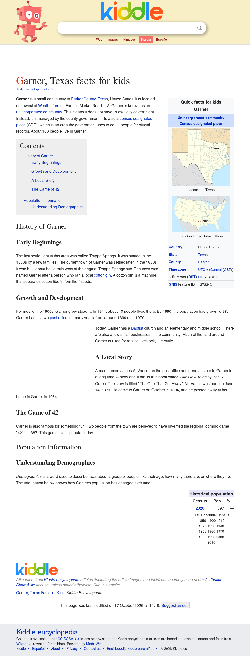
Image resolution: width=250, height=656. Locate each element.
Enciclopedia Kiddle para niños (130, 648)
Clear (189, 28)
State (173, 254)
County (175, 261)
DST (192, 276)
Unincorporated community (201, 117)
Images (113, 39)
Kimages (129, 39)
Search (199, 27)
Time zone (177, 269)
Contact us (92, 648)
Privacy (72, 648)
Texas (203, 254)
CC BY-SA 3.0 (68, 638)
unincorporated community (39, 112)
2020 (200, 508)
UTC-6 (203, 269)
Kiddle (21, 648)
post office (58, 317)
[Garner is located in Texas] (201, 156)
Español (161, 39)
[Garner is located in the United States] (201, 213)
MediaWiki (94, 643)
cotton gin (102, 275)
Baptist (137, 328)
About (55, 648)
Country (175, 246)
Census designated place (201, 123)
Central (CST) (221, 269)
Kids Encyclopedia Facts (35, 88)
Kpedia (146, 39)
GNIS (173, 284)
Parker (203, 261)
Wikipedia (23, 643)
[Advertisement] (124, 58)
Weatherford (48, 105)
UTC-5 (203, 276)
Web (99, 39)
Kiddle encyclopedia (47, 631)
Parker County (83, 99)
